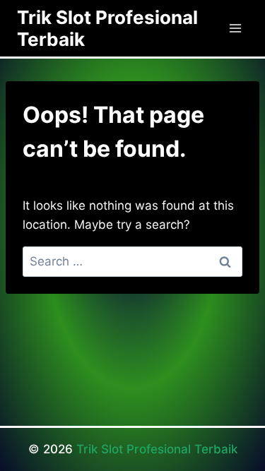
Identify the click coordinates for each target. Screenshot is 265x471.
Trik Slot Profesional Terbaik (156, 449)
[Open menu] (235, 28)
